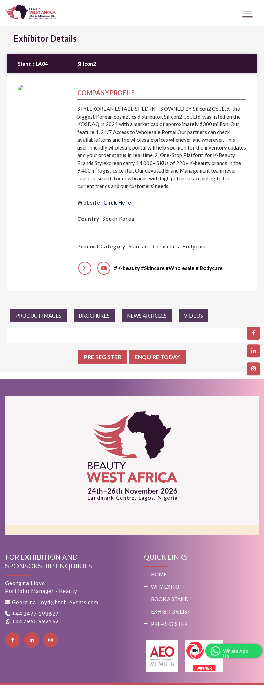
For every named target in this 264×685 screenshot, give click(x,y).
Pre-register (169, 624)
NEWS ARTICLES (147, 315)
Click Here (117, 202)
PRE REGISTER (102, 357)
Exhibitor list (170, 611)
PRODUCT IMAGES (38, 315)
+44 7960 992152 (35, 621)
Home (159, 574)
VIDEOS (193, 315)
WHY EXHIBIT (168, 587)
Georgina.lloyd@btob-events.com (55, 602)
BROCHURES (94, 315)
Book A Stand (170, 599)
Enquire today (157, 357)
